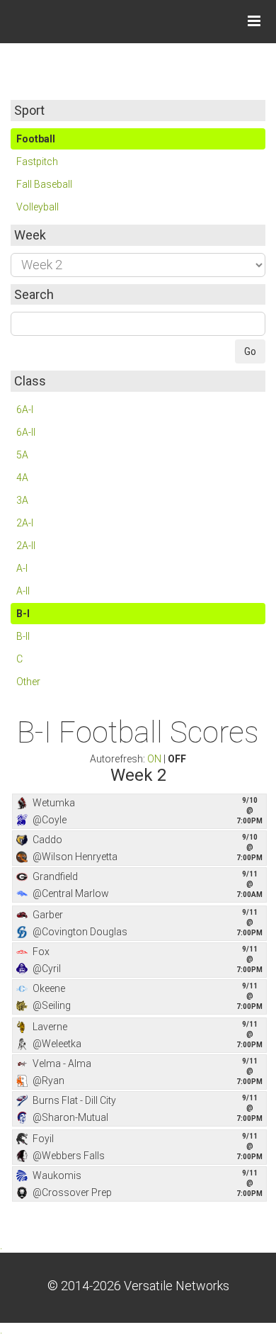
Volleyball (37, 207)
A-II (23, 591)
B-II (23, 636)
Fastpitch (37, 161)
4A (22, 477)
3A (22, 500)
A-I (22, 568)
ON (154, 759)
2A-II (25, 545)
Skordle (64, 21)
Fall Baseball (44, 184)
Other (28, 681)
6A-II (25, 432)
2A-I (24, 523)
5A (22, 455)
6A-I (24, 409)
